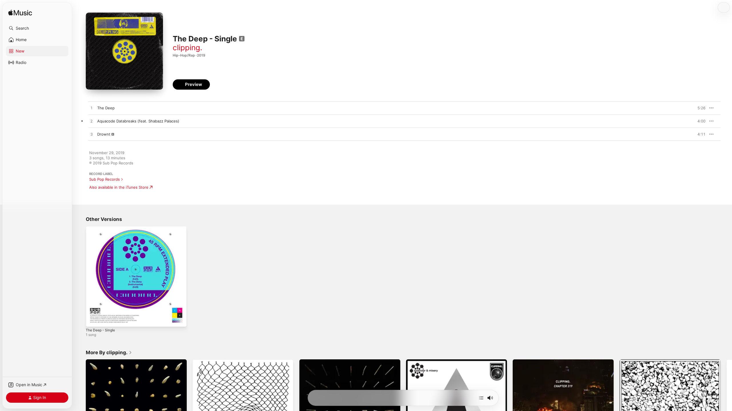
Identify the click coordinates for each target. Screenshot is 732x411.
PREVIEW (699, 108)
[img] (20, 13)
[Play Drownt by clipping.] (91, 134)
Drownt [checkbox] (103, 134)
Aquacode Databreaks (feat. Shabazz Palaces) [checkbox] (138, 121)
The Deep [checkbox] (106, 108)
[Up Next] (481, 398)
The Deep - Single (102, 228)
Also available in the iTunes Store (118, 187)
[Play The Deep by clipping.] (91, 108)
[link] (109, 352)
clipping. (187, 47)
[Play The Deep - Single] (93, 319)
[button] (37, 28)
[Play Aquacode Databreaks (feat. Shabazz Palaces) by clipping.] (91, 121)
